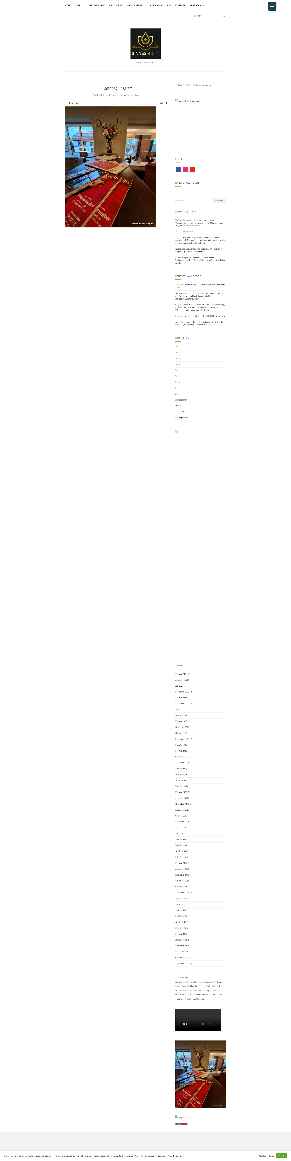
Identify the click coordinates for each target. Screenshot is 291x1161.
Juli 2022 (179, 709)
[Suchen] (224, 16)
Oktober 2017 (181, 957)
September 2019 (182, 822)
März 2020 (180, 786)
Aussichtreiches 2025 (184, 231)
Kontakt (180, 5)
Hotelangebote (96, 5)
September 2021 (182, 739)
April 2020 (180, 780)
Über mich (156, 5)
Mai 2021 (179, 745)
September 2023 (182, 692)
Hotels (79, 5)
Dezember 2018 (182, 875)
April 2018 (180, 922)
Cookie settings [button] (266, 1156)
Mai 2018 (179, 916)
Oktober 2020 (181, 757)
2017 (177, 347)
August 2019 (180, 827)
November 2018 (182, 881)
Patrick (178, 285)
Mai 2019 (179, 845)
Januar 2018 (180, 940)
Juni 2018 (179, 910)
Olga (177, 305)
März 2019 (180, 857)
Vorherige (74, 103)
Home (68, 5)
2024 (177, 388)
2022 (177, 376)
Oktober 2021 (181, 733)
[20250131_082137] (110, 167)
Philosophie (116, 5)
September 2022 (182, 703)
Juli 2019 (179, 833)
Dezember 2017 (182, 946)
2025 (177, 394)
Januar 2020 (180, 798)
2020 (177, 364)
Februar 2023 (181, 698)
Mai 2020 (179, 774)
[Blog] (183, 1117)
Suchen (219, 200)
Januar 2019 (180, 869)
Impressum (195, 5)
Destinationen (181, 400)
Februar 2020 (181, 792)
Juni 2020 (179, 768)
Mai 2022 (179, 715)
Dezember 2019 (182, 804)
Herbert (178, 293)
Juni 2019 (179, 839)
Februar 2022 (181, 721)
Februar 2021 (181, 751)
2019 (177, 358)
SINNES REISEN (191, 183)
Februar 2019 (181, 863)
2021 (177, 370)
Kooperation (134, 5)
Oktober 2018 (181, 887)
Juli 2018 (179, 904)
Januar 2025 (180, 680)
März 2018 (180, 928)
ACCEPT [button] (281, 1156)
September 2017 (182, 963)
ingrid (178, 316)
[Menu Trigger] (272, 6)
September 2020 (182, 763)
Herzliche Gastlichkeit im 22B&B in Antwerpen (204, 316)
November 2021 (182, 727)
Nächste (162, 103)
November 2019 (182, 810)
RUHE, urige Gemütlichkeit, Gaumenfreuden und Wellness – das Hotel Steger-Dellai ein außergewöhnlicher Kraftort (200, 260)
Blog (169, 5)
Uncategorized (181, 417)
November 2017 (182, 952)
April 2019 (180, 851)
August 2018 (180, 898)
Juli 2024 (179, 686)
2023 (177, 382)
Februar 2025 (181, 674)
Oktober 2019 (181, 816)
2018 (177, 352)
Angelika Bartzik (134, 95)
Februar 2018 (181, 934)
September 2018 (182, 892)
